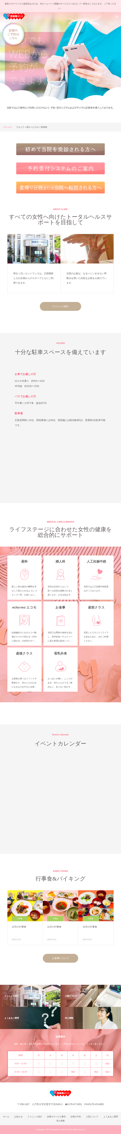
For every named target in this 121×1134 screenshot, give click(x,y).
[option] (60, 67)
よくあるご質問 (110, 1116)
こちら (87, 1044)
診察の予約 (76, 1116)
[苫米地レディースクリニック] (14, 16)
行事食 (20, 919)
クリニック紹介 (60, 306)
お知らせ (18, 1116)
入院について (92, 1116)
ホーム (6, 1116)
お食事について (60, 958)
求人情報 (60, 1121)
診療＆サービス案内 (56, 1116)
